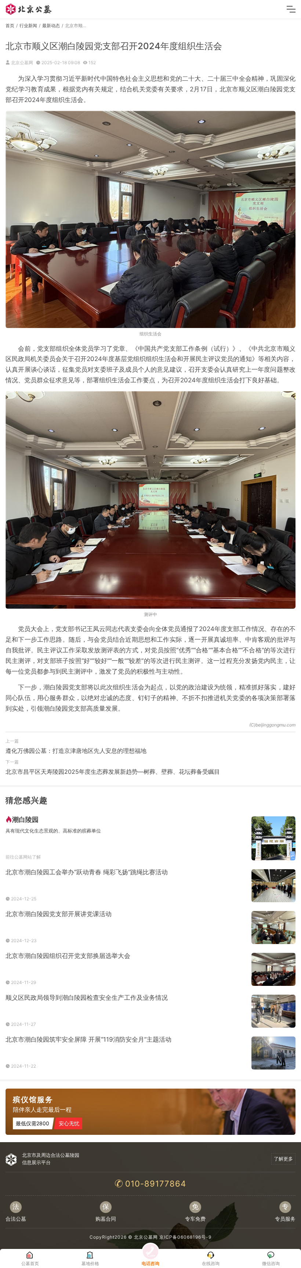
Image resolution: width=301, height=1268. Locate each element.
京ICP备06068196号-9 (185, 1237)
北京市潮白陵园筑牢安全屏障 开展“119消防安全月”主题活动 (88, 1039)
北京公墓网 (146, 1237)
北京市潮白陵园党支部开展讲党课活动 (59, 914)
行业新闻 (28, 25)
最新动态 (51, 25)
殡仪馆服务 (33, 1099)
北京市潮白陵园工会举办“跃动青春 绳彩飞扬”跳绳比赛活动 (87, 872)
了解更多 (283, 1159)
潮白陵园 (25, 819)
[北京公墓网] (29, 9)
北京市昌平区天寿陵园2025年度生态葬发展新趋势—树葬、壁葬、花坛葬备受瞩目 (113, 771)
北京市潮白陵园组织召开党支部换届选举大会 (68, 955)
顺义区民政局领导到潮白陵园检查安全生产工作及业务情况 (87, 997)
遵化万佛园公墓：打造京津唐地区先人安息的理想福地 (76, 750)
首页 (10, 25)
